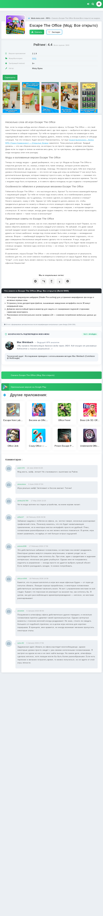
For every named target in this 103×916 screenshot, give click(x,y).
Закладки (56, 32)
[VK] (44, 281)
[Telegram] (35, 281)
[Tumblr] (60, 281)
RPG (34, 58)
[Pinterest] (68, 281)
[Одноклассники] (52, 281)
